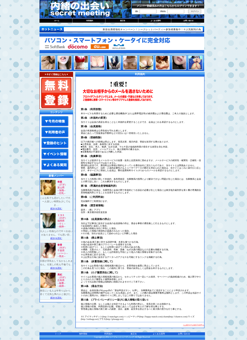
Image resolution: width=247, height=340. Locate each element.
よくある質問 (155, 21)
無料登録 (83, 334)
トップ (58, 334)
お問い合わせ (188, 21)
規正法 (122, 21)
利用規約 (90, 21)
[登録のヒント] (55, 143)
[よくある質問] (55, 165)
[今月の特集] (55, 121)
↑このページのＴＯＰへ (193, 325)
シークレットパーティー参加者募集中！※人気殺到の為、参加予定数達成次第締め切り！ (176, 29)
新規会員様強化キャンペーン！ (108, 29)
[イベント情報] (55, 154)
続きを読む (56, 208)
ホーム (57, 21)
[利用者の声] (55, 132)
